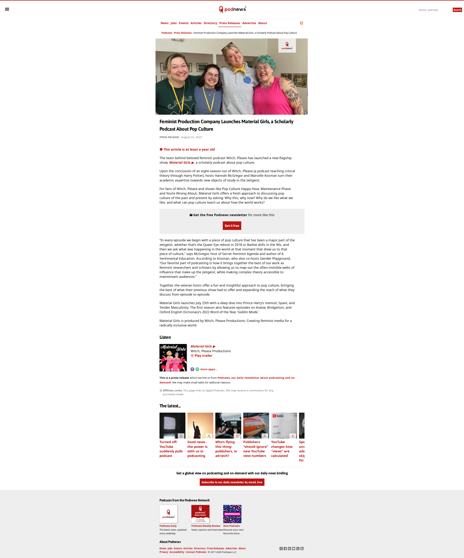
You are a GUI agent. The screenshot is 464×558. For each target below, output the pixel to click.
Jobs (174, 23)
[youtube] (294, 549)
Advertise (249, 23)
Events (183, 23)
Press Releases (229, 23)
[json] (298, 549)
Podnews (166, 32)
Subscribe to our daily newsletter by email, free (232, 482)
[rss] (302, 549)
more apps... (208, 369)
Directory (210, 23)
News (165, 23)
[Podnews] (221, 9)
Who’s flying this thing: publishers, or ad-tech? (226, 449)
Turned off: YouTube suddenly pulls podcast (171, 449)
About (262, 23)
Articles (196, 23)
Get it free (232, 226)
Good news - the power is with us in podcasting (197, 449)
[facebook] (286, 549)
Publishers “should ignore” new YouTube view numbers (255, 449)
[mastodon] (281, 549)
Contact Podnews (196, 552)
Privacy (164, 552)
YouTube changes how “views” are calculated (282, 449)
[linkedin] (290, 549)
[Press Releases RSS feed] (301, 23)
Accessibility (177, 552)
